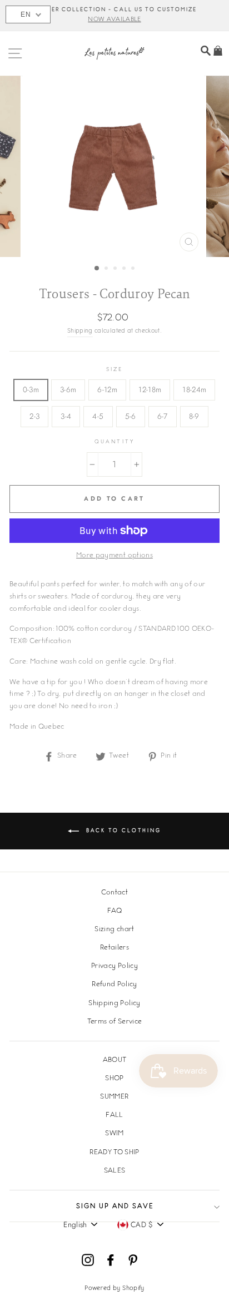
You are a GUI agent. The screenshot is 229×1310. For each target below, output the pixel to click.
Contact (114, 892)
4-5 (97, 416)
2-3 (34, 416)
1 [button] (97, 268)
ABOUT (115, 1060)
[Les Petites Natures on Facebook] (110, 1260)
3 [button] (116, 269)
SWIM (114, 1133)
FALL (114, 1115)
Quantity (114, 441)
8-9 (194, 416)
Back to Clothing (122, 830)
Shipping (80, 331)
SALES (115, 1171)
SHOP (114, 1078)
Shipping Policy (114, 1003)
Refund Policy (114, 984)
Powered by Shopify (114, 1289)
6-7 (162, 416)
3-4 (66, 416)
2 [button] (107, 269)
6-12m (107, 389)
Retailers (114, 948)
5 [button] (134, 269)
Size (114, 369)
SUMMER (114, 1097)
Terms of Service (114, 1022)
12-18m (149, 389)
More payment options (114, 555)
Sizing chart (114, 929)
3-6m (68, 389)
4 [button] (125, 269)
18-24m (194, 389)
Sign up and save (114, 1207)
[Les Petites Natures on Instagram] (88, 1260)
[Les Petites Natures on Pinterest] (133, 1260)
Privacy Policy (114, 966)
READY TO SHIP (114, 1152)
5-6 (130, 416)
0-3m (31, 389)
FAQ (114, 911)
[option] (114, 16)
